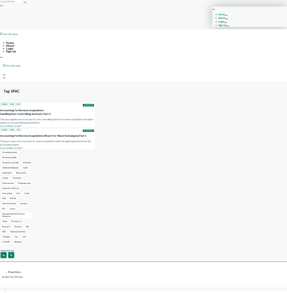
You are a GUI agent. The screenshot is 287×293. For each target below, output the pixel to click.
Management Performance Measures (13, 215)
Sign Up (222, 25)
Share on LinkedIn (4, 255)
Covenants (16, 178)
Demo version (8, 183)
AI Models (27, 163)
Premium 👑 (17, 221)
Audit (25, 168)
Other (4, 221)
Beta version (21, 173)
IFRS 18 (13, 198)
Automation (7, 173)
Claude (5, 178)
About (221, 17)
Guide (4, 104)
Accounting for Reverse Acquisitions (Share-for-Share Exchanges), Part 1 (43, 135)
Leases (12, 209)
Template (6, 237)
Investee (23, 203)
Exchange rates (24, 183)
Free (18, 193)
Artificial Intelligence (10, 168)
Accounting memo (9, 152)
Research (6, 226)
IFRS (12, 104)
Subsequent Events (17, 232)
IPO (18, 104)
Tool (24, 237)
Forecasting (7, 193)
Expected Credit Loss (10, 188)
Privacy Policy (14, 272)
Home (221, 14)
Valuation (18, 242)
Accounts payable (9, 157)
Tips (16, 237)
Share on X (11, 255)
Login (221, 21)
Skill (27, 226)
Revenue (18, 226)
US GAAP (6, 242)
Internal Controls (9, 203)
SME (4, 232)
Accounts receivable (10, 163)
